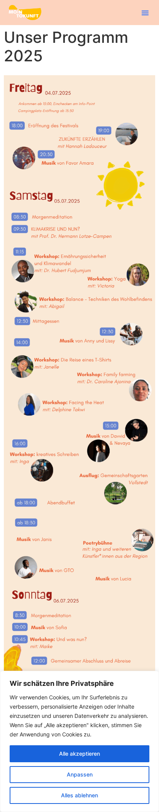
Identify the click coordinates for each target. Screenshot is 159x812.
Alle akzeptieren (79, 753)
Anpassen (80, 774)
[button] (145, 13)
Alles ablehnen (79, 795)
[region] (79, 741)
